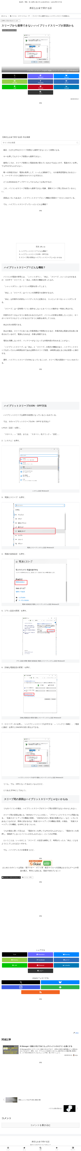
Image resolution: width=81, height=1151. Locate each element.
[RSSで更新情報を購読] (40, 992)
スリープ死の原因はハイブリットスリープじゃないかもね (41, 257)
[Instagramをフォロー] (21, 987)
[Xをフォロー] (21, 982)
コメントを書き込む (40, 1125)
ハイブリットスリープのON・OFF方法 (34, 254)
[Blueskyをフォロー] (60, 982)
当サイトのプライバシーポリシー (40, 1144)
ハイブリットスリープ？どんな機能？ (34, 251)
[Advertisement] (40, 118)
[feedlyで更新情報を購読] (60, 987)
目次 (37, 247)
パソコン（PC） (28, 877)
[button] (40, 92)
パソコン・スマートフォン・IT (12, 877)
